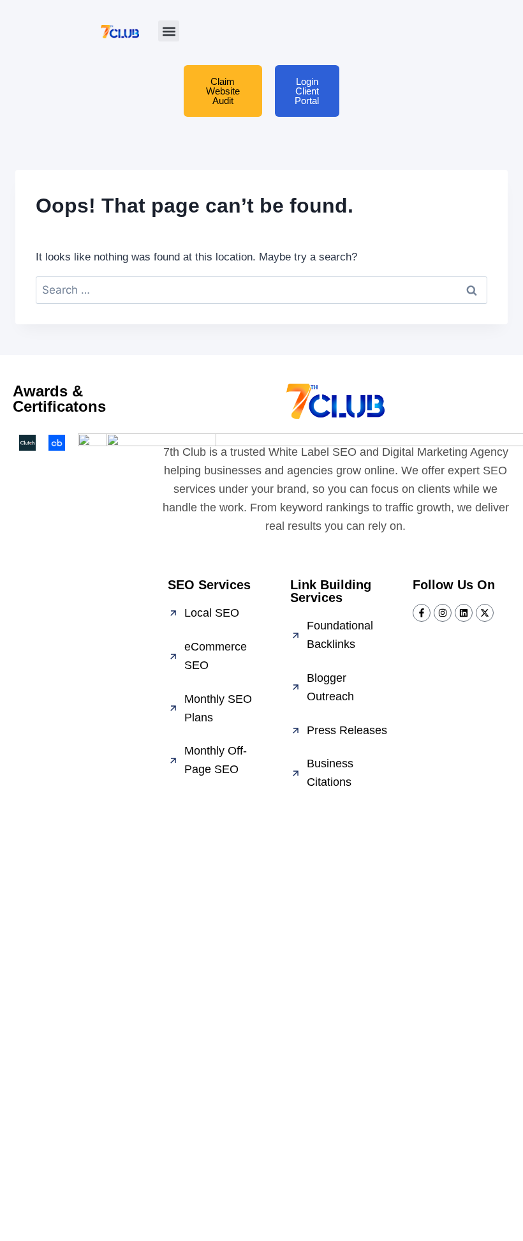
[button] (168, 30)
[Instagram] (443, 613)
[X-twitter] (485, 613)
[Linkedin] (464, 613)
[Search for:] (261, 290)
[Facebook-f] (422, 613)
